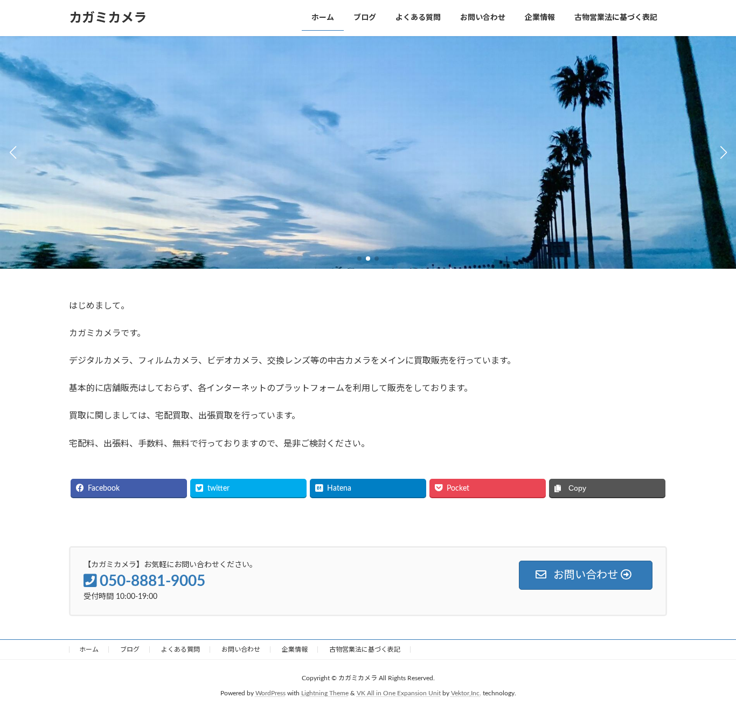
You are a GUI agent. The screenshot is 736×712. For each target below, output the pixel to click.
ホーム (89, 649)
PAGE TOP (708, 680)
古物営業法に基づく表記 (364, 649)
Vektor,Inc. (466, 693)
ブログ (130, 649)
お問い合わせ (240, 649)
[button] (359, 258)
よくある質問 (180, 649)
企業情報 (295, 649)
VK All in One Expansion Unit (399, 693)
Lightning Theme (325, 693)
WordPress (270, 693)
